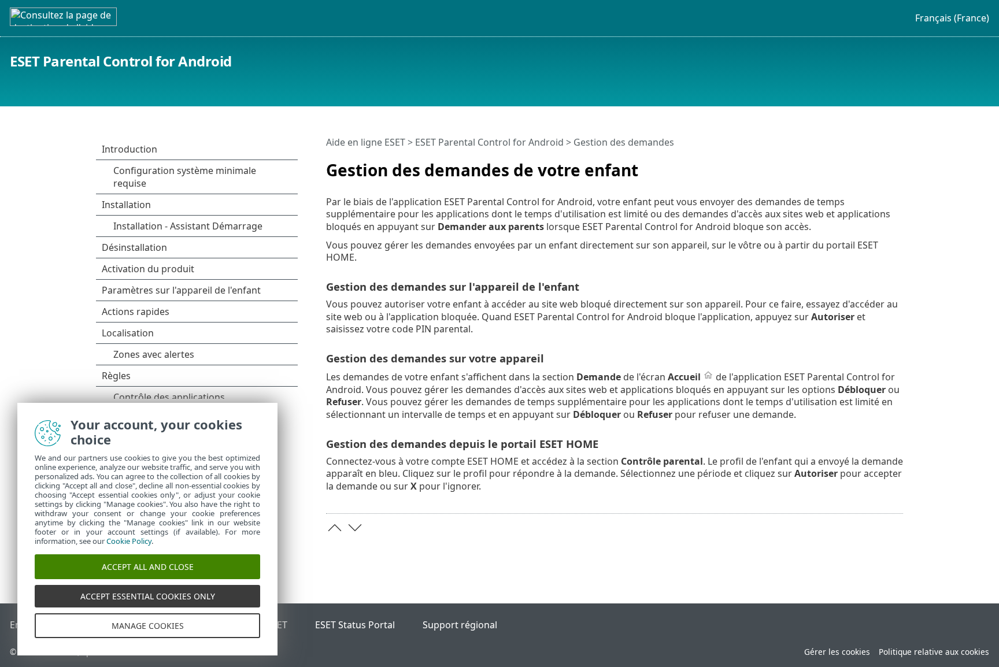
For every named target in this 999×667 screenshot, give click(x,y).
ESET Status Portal (355, 624)
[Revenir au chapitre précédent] (334, 527)
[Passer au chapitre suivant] (355, 527)
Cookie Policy (128, 541)
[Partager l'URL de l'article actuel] (879, 165)
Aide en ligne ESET (365, 142)
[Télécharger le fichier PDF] (896, 165)
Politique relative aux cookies (934, 651)
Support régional (460, 624)
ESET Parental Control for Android (121, 61)
